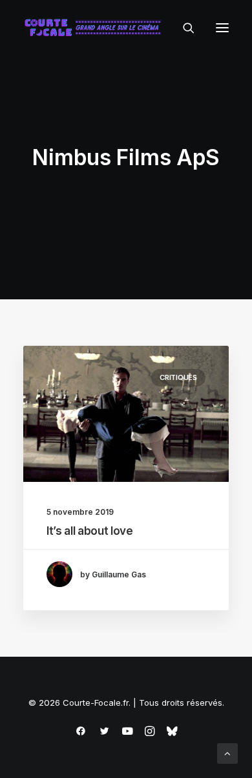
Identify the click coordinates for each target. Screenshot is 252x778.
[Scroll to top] (227, 752)
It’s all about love (90, 530)
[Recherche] (182, 28)
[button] (222, 27)
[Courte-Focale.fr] (95, 27)
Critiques (178, 377)
